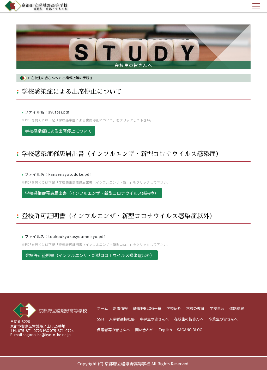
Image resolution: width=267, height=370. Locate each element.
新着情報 (120, 308)
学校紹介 (173, 308)
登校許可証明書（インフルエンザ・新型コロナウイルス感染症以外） (119, 216)
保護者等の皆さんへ (113, 329)
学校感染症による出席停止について (72, 92)
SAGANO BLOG (189, 329)
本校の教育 (195, 308)
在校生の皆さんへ (44, 77)
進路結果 (236, 308)
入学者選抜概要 (122, 319)
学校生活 (217, 308)
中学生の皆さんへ (154, 319)
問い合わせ (144, 329)
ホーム (102, 308)
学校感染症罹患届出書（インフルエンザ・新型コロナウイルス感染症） (122, 154)
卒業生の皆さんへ (223, 319)
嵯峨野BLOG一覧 (147, 308)
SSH (100, 319)
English (165, 329)
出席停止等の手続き (77, 77)
